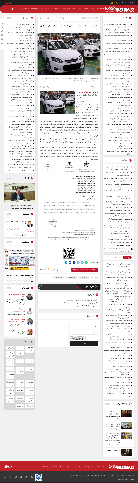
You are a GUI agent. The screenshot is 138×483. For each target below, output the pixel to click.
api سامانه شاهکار (30, 349)
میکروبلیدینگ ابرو (10, 383)
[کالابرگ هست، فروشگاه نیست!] (126, 439)
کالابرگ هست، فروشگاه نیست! (112, 445)
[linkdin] (70, 262)
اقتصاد (95, 18)
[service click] (111, 3)
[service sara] (124, 3)
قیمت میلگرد (29, 406)
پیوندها (87, 467)
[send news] (44, 18)
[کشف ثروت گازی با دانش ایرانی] (29, 322)
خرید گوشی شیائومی (10, 354)
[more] (107, 404)
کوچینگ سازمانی (11, 391)
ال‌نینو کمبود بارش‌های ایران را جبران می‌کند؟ (16, 332)
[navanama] (131, 3)
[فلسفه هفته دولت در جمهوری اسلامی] (18, 223)
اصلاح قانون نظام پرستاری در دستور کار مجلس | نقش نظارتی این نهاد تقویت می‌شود (16, 302)
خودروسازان (58, 277)
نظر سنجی (45, 467)
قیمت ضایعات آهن (29, 391)
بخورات (21, 361)
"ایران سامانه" (121, 479)
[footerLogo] (121, 467)
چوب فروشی (19, 348)
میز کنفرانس (20, 406)
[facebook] (74, 262)
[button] (25, 235)
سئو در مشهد (29, 369)
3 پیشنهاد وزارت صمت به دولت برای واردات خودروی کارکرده (80, 303)
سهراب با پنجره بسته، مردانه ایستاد (16, 314)
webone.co (10, 369)
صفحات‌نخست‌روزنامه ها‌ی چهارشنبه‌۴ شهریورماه (20, 276)
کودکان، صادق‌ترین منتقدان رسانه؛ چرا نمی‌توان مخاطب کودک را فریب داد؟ (113, 426)
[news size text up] (41, 87)
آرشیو (80, 467)
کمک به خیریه (21, 383)
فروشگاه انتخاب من (11, 375)
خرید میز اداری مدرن (11, 399)
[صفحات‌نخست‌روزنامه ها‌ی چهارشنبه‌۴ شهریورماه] (19, 259)
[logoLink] (119, 9)
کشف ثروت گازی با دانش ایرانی (17, 325)
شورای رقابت (83, 277)
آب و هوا (61, 467)
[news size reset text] (44, 87)
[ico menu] (6, 9)
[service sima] (118, 3)
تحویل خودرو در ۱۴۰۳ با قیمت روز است (85, 306)
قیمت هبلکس (31, 399)
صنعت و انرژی (86, 18)
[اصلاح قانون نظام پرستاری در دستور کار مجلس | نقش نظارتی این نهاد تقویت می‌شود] (29, 299)
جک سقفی (20, 398)
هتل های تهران (30, 383)
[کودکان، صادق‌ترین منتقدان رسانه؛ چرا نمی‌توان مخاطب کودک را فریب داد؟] (126, 426)
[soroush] (66, 262)
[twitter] (2, 32)
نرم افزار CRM (21, 370)
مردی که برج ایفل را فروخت (113, 450)
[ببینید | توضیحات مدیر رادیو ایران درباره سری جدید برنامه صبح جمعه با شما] (19, 193)
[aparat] (2, 35)
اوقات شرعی (53, 467)
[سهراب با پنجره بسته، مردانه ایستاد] (29, 311)
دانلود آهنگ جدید (10, 362)
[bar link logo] (8, 3)
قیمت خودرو (71, 277)
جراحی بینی (20, 353)
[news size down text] (48, 87)
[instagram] (2, 24)
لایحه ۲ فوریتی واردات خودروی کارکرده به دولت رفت (82, 300)
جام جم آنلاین (86, 92)
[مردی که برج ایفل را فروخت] (126, 452)
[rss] (2, 43)
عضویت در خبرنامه (71, 467)
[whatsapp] (86, 262)
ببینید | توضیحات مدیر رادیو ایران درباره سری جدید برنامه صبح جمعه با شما (21, 207)
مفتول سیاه (20, 390)
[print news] (40, 18)
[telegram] (2, 28)
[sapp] (2, 39)
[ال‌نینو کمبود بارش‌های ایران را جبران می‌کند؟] (29, 332)
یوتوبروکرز (11, 348)
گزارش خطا (43, 269)
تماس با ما (101, 467)
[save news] (48, 18)
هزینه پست (29, 361)
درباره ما (93, 467)
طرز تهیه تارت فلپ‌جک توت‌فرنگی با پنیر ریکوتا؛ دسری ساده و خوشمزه (117, 249)
